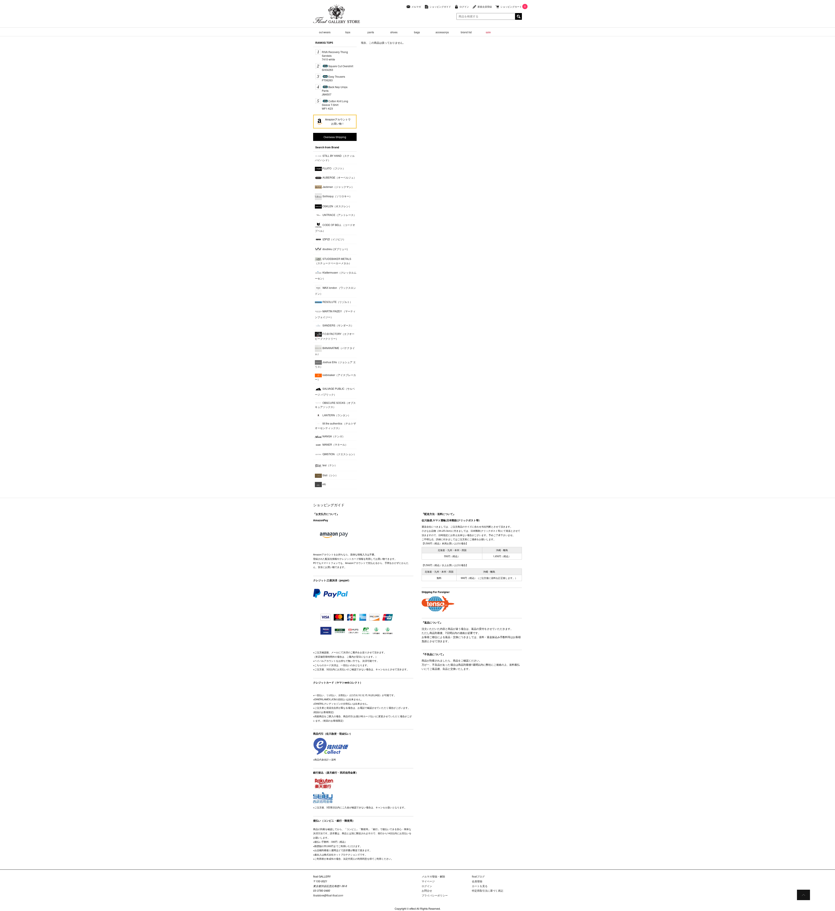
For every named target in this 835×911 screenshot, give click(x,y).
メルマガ (416, 6)
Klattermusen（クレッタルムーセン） (335, 275)
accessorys (442, 32)
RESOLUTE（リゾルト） (337, 302)
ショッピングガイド (440, 6)
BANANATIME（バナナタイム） (335, 351)
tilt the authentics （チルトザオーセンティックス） (335, 425)
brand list (466, 32)
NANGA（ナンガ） (333, 436)
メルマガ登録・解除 (433, 876)
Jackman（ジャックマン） (338, 187)
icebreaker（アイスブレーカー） (335, 377)
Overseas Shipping (335, 137)
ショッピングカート (511, 6)
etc (324, 484)
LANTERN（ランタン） (336, 415)
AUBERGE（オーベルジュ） (339, 177)
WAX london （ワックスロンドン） (335, 290)
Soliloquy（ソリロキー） (337, 196)
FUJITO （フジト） (333, 168)
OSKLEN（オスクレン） (336, 206)
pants (370, 32)
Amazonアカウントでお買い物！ (338, 121)
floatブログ (478, 876)
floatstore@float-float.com (328, 895)
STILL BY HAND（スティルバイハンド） (335, 158)
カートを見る (480, 886)
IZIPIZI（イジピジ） (334, 239)
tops (347, 32)
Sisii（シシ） (330, 475)
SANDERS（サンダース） (338, 325)
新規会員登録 (485, 6)
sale (488, 32)
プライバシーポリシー (435, 895)
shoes (393, 32)
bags (417, 32)
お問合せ (427, 890)
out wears (325, 32)
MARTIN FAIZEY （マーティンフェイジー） (335, 314)
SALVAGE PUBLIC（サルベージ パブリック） (335, 391)
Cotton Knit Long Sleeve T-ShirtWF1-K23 (335, 104)
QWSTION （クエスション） (339, 454)
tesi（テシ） (329, 465)
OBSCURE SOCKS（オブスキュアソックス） (335, 405)
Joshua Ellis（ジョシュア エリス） (335, 364)
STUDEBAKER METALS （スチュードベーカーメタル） (333, 261)
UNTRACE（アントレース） (339, 214)
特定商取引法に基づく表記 (487, 890)
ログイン (464, 6)
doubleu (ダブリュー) (335, 249)
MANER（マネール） (335, 444)
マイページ (428, 881)
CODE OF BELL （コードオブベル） (335, 227)
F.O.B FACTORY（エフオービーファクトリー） (334, 336)
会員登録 (477, 881)
